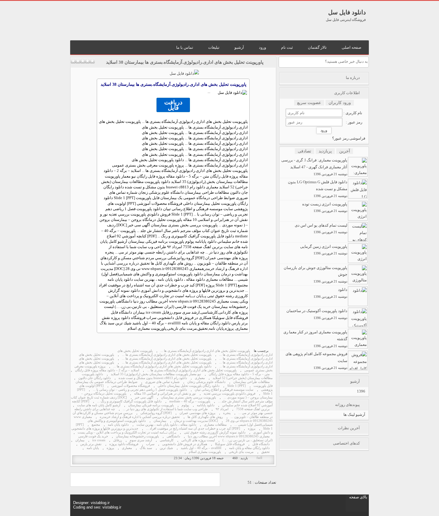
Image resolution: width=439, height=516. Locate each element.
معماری (200, 378)
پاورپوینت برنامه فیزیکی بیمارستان (151, 405)
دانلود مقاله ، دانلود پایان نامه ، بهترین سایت (166, 424)
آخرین (344, 151)
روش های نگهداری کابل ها (205, 417)
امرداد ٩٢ (222, 409)
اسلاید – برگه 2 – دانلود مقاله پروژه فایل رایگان (107, 370)
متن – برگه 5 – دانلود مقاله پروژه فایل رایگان (239, 374)
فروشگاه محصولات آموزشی (130, 385)
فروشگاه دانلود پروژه (123, 444)
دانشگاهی (173, 436)
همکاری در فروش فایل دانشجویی (184, 444)
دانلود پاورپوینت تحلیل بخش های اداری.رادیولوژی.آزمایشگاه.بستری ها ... (162, 366)
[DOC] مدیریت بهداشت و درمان (196, 420)
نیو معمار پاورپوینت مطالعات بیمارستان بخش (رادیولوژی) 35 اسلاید (156, 374)
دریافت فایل (173, 105)
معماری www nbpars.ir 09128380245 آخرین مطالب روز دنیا (229, 436)
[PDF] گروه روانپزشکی (156, 413)
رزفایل (117, 440)
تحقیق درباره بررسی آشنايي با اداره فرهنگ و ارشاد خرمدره (140, 417)
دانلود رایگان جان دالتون (94, 378)
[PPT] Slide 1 (236, 385)
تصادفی (304, 151)
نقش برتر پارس (91, 444)
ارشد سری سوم (141, 440)
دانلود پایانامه (205, 405)
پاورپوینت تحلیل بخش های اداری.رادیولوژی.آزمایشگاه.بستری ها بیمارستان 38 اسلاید (184, 62)
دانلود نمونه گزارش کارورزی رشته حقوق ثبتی (214, 432)
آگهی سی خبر (144, 397)
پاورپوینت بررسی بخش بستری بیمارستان (188, 397)
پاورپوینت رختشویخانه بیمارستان (137, 436)
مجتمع (96, 424)
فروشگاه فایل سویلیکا (230, 444)
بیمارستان (160, 420)
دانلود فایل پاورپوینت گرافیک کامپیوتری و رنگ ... (129, 401)
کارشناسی (167, 440)
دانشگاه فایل (261, 444)
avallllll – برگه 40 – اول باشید (201, 448)
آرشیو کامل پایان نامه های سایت (98, 405)
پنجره (227, 413)
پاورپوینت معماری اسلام (205, 452)
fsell (259, 457)
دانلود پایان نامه (118, 424)
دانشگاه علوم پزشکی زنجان (206, 382)
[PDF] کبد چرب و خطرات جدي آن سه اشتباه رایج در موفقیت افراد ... (193, 428)
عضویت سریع (309, 102)
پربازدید (325, 151)
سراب (150, 444)
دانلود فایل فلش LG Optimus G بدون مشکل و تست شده (317, 189)
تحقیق (265, 452)
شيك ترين (166, 448)
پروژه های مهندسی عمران (197, 413)
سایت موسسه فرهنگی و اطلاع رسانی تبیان (224, 389)
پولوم (185, 405)
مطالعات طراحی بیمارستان (251, 382)
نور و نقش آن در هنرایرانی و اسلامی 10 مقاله (165, 393)
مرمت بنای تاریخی (241, 452)
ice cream (98, 440)
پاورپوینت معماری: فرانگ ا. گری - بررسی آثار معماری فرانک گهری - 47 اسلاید (314, 167)
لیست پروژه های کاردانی (198, 440)
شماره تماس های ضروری (162, 382)
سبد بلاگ (146, 448)
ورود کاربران (340, 102)
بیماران (80, 440)
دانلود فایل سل (347, 12)
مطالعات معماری (215, 424)
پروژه (251, 428)
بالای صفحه (358, 497)
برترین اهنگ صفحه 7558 (253, 409)
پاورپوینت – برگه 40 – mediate (189, 401)
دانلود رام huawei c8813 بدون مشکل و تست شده (153, 378)
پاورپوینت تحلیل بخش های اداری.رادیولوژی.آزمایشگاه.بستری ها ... (205, 350)
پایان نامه (93, 448)
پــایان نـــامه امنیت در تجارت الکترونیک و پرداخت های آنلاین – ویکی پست (127, 432)
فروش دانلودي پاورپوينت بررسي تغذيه (229, 393)
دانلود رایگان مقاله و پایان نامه (249, 448)
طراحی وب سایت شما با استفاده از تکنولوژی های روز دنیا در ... (165, 409)
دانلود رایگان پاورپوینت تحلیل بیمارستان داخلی (189, 385)
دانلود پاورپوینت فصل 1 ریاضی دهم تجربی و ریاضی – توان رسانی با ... (140, 389)
